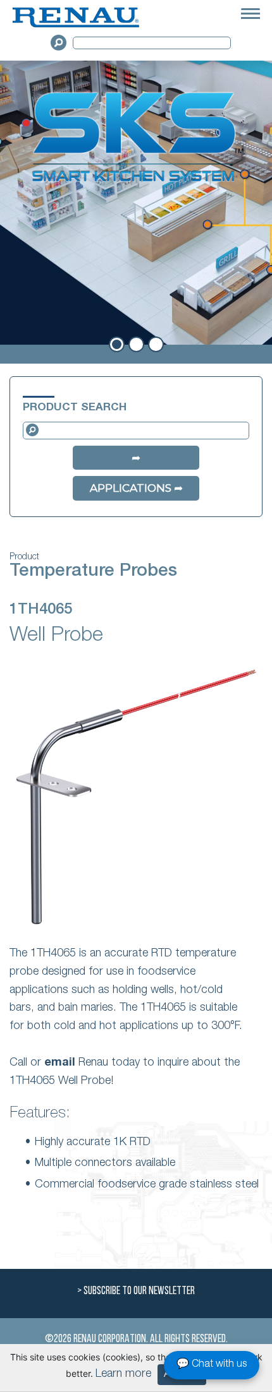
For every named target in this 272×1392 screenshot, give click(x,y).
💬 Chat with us (211, 1365)
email (59, 1063)
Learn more (123, 1374)
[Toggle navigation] (250, 15)
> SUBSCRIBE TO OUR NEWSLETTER (136, 1291)
